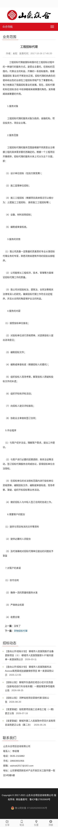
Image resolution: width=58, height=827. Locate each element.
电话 (21, 825)
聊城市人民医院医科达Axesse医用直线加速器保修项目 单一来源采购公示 (29, 671)
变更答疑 (11, 709)
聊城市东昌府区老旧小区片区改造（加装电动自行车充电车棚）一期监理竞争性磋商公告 (30, 686)
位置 (36, 825)
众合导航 (7, 26)
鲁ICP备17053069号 (39, 799)
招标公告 (11, 682)
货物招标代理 (20, 630)
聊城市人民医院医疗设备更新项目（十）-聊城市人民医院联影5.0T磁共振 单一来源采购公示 (29, 655)
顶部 (50, 825)
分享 (7, 825)
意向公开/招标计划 (16, 651)
